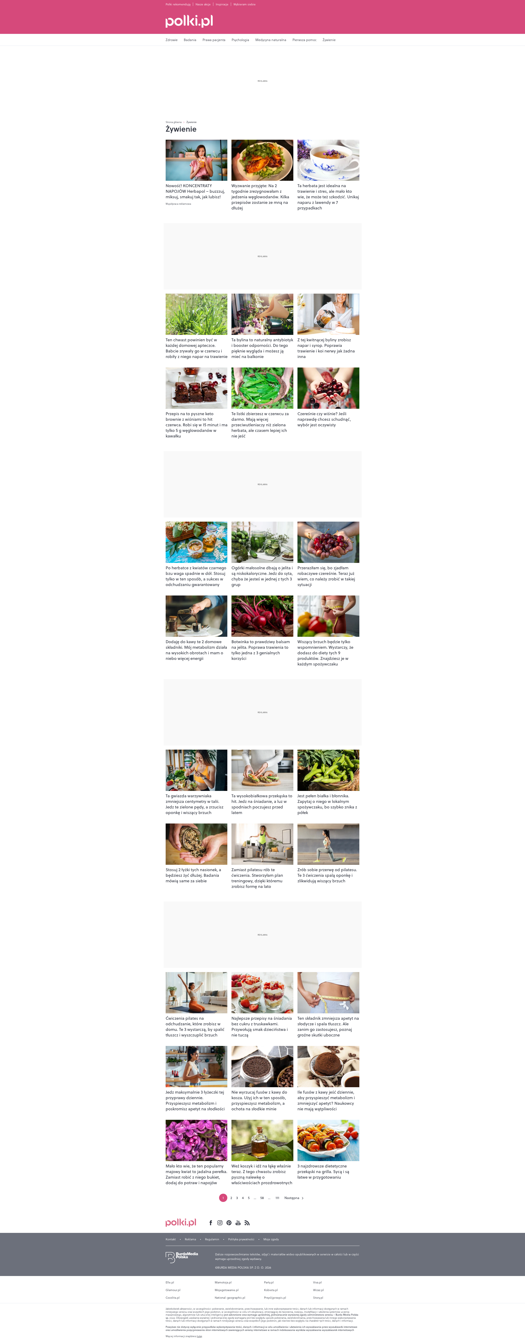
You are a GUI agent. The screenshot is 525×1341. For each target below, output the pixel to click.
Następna (291, 1198)
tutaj (199, 1336)
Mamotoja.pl (223, 1282)
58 (262, 1198)
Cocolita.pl (173, 1298)
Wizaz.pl (318, 1290)
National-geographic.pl (230, 1298)
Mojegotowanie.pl (227, 1290)
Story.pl (318, 1298)
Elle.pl (170, 1282)
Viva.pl (317, 1282)
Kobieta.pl (271, 1290)
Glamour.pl (173, 1290)
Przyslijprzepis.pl (275, 1298)
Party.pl (269, 1282)
